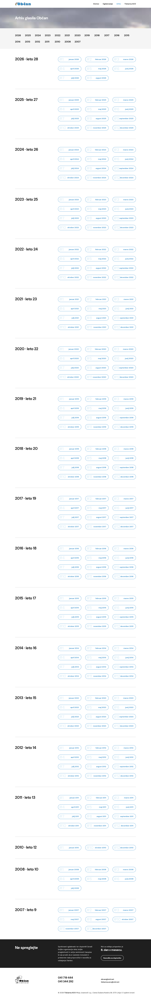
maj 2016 (102, 558)
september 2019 (126, 417)
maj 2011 (102, 807)
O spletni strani (128, 993)
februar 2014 (100, 648)
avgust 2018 (101, 467)
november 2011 (100, 826)
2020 (78, 35)
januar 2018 (74, 449)
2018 (97, 35)
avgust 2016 (101, 567)
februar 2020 (100, 349)
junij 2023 (129, 209)
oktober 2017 (73, 526)
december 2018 (126, 477)
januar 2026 (74, 59)
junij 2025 (129, 109)
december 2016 (126, 576)
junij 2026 (129, 69)
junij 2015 (129, 608)
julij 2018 (75, 467)
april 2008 (74, 879)
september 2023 (126, 218)
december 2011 (127, 826)
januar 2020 (74, 349)
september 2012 (126, 766)
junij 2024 (129, 159)
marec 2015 (128, 598)
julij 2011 (75, 816)
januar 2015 (74, 598)
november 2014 (99, 676)
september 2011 (126, 816)
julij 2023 (75, 218)
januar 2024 (74, 150)
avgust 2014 (101, 667)
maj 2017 (102, 508)
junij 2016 (129, 558)
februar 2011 (101, 798)
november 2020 (99, 377)
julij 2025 (75, 118)
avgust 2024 (101, 168)
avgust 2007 (101, 919)
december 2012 (126, 776)
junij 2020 (129, 358)
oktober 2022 (73, 277)
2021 (67, 35)
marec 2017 (128, 499)
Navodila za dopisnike (112, 958)
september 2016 (126, 567)
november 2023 (99, 227)
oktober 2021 (73, 327)
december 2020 (126, 377)
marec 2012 (128, 748)
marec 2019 (128, 399)
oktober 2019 (73, 427)
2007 (78, 41)
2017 (106, 35)
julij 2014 (75, 667)
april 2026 (74, 69)
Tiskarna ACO (130, 4)
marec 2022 (128, 249)
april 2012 (75, 757)
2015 (126, 35)
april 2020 (74, 358)
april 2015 (75, 608)
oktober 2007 (127, 919)
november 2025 (99, 128)
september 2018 (126, 467)
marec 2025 (128, 100)
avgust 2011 (101, 816)
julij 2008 (75, 888)
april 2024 (74, 159)
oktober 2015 (73, 626)
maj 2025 (102, 109)
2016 (116, 35)
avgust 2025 (101, 118)
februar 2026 (100, 59)
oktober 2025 (73, 128)
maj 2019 (102, 408)
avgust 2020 (101, 368)
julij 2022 (75, 268)
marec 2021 (128, 299)
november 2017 (99, 526)
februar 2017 (101, 499)
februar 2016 (100, 548)
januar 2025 (74, 100)
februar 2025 (100, 100)
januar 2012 (74, 748)
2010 (57, 41)
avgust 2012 (101, 766)
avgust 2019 (101, 417)
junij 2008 (129, 879)
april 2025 (74, 109)
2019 (87, 35)
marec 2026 (128, 59)
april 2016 (75, 558)
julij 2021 (75, 318)
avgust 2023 (101, 218)
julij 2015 (75, 617)
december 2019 (126, 427)
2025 (28, 35)
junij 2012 (129, 757)
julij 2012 (75, 766)
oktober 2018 (73, 477)
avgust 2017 (101, 517)
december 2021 (126, 327)
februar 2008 (100, 869)
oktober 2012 (73, 776)
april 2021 (75, 308)
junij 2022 (129, 259)
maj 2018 (102, 458)
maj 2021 (102, 308)
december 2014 (126, 676)
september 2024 (126, 168)
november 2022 (99, 277)
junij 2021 (129, 308)
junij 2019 (129, 408)
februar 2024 (100, 150)
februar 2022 (100, 249)
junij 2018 (129, 458)
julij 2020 (75, 368)
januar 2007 (74, 910)
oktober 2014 (73, 676)
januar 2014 (74, 648)
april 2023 (74, 209)
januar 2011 (74, 798)
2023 (48, 35)
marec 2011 (128, 798)
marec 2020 (128, 349)
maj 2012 (102, 757)
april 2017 (75, 508)
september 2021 (126, 318)
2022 (57, 35)
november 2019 (99, 427)
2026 (18, 35)
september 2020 (126, 368)
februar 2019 (100, 399)
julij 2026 (75, 78)
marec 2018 (128, 449)
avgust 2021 (101, 318)
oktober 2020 (73, 377)
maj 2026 (102, 69)
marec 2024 (128, 150)
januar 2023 (74, 199)
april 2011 (75, 807)
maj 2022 (102, 259)
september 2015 (126, 617)
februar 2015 (100, 598)
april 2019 (75, 408)
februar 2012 (101, 748)
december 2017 (126, 526)
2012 (37, 41)
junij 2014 (129, 657)
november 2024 (99, 178)
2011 (47, 41)
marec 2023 (128, 199)
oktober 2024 (73, 178)
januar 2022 (74, 249)
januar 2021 (74, 299)
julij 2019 (75, 417)
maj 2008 (102, 879)
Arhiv (118, 4)
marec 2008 (128, 869)
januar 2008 (74, 869)
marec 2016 (128, 548)
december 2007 (99, 929)
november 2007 (72, 929)
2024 (38, 35)
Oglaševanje (108, 4)
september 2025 (126, 118)
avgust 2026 (101, 78)
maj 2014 (102, 657)
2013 (27, 41)
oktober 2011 (73, 826)
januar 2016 (74, 548)
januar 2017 (74, 499)
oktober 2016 (73, 576)
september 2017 (126, 517)
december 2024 (126, 178)
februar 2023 (100, 199)
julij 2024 (75, 168)
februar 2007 (100, 910)
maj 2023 (102, 209)
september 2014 (126, 667)
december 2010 (126, 848)
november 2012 (99, 776)
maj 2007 (75, 919)
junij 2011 (129, 807)
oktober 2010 (100, 848)
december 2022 (126, 277)
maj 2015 (102, 608)
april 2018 (75, 458)
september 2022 (126, 268)
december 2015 (126, 626)
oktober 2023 (73, 227)
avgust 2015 (101, 617)
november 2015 (99, 626)
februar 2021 (101, 299)
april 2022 (74, 259)
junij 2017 (129, 508)
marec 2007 (128, 910)
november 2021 (99, 327)
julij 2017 (75, 517)
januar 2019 (74, 399)
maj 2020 (102, 358)
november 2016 (99, 576)
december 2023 (126, 227)
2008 (68, 41)
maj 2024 (102, 159)
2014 (17, 41)
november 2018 (99, 477)
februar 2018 (101, 449)
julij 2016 (75, 567)
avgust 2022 (101, 268)
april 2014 (75, 657)
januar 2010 (74, 848)
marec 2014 (128, 648)
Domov (96, 4)
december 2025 (126, 128)
